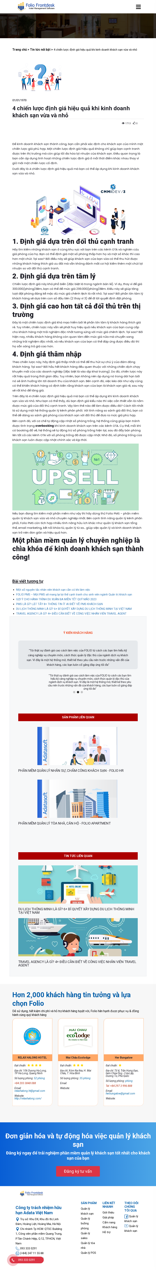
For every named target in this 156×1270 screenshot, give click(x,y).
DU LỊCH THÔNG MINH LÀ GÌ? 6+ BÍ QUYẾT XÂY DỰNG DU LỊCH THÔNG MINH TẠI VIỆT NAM (74, 609)
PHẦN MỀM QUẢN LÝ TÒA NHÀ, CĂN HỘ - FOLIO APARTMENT (64, 770)
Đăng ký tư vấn (78, 1171)
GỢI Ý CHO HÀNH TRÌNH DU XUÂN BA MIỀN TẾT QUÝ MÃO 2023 (56, 599)
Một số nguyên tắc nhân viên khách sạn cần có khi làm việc (53, 589)
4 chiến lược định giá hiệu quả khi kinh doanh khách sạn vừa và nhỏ (68, 962)
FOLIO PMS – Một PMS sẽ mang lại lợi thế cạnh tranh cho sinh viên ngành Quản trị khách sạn (74, 594)
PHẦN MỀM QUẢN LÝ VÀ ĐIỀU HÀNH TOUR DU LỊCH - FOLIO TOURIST (70, 823)
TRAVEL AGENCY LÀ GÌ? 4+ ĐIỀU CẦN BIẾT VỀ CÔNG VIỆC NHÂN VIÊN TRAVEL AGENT (71, 613)
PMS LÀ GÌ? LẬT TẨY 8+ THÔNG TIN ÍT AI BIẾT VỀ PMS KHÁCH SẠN (59, 604)
